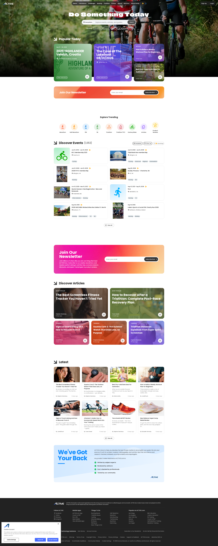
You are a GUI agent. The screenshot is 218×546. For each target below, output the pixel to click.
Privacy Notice (102, 537)
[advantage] (142, 3)
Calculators (82, 3)
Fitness (113, 3)
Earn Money (81, 531)
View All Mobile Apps (78, 521)
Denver (131, 519)
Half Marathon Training (154, 521)
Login (212, 3)
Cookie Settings (11, 539)
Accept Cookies (53, 539)
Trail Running (114, 519)
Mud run (106, 28)
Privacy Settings (113, 537)
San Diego (132, 513)
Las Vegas (132, 523)
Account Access (92, 531)
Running (99, 3)
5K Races (94, 521)
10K (119, 28)
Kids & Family (135, 3)
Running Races (95, 513)
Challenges (91, 3)
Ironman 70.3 (97, 28)
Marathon (113, 515)
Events (75, 3)
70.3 (120, 128)
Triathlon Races (95, 515)
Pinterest (58, 517)
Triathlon (107, 3)
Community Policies (94, 541)
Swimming (113, 523)
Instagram (59, 519)
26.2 (62, 128)
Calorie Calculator (152, 515)
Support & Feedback (133, 537)
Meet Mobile (76, 519)
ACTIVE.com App (77, 513)
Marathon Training (152, 523)
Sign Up (204, 3)
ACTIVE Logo (57, 503)
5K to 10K (75, 517)
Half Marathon (114, 513)
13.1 (74, 128)
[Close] (58, 524)
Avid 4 (113, 28)
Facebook (58, 513)
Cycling (93, 517)
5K (97, 128)
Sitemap (71, 537)
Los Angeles (132, 515)
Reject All (40, 539)
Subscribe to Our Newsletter (132, 531)
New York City (133, 517)
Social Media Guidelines (79, 541)
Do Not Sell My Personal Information (153, 531)
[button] (109, 22)
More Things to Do (96, 525)
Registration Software (63, 541)
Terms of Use (80, 537)
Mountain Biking (127, 28)
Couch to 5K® (77, 515)
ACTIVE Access (145, 537)
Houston (131, 521)
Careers (122, 537)
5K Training (150, 517)
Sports (120, 3)
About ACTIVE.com (61, 537)
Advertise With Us (157, 537)
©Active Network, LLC (121, 541)
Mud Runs (113, 521)
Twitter (58, 515)
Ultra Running (114, 517)
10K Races (94, 523)
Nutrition (126, 3)
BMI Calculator (151, 513)
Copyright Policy (91, 537)
